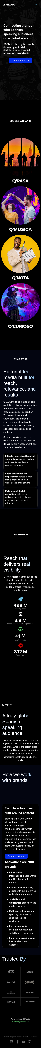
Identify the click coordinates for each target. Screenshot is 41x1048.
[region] (20, 683)
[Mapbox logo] (7, 704)
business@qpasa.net (20, 1022)
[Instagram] (29, 1041)
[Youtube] (23, 1041)
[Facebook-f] (17, 1041)
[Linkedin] (11, 1041)
